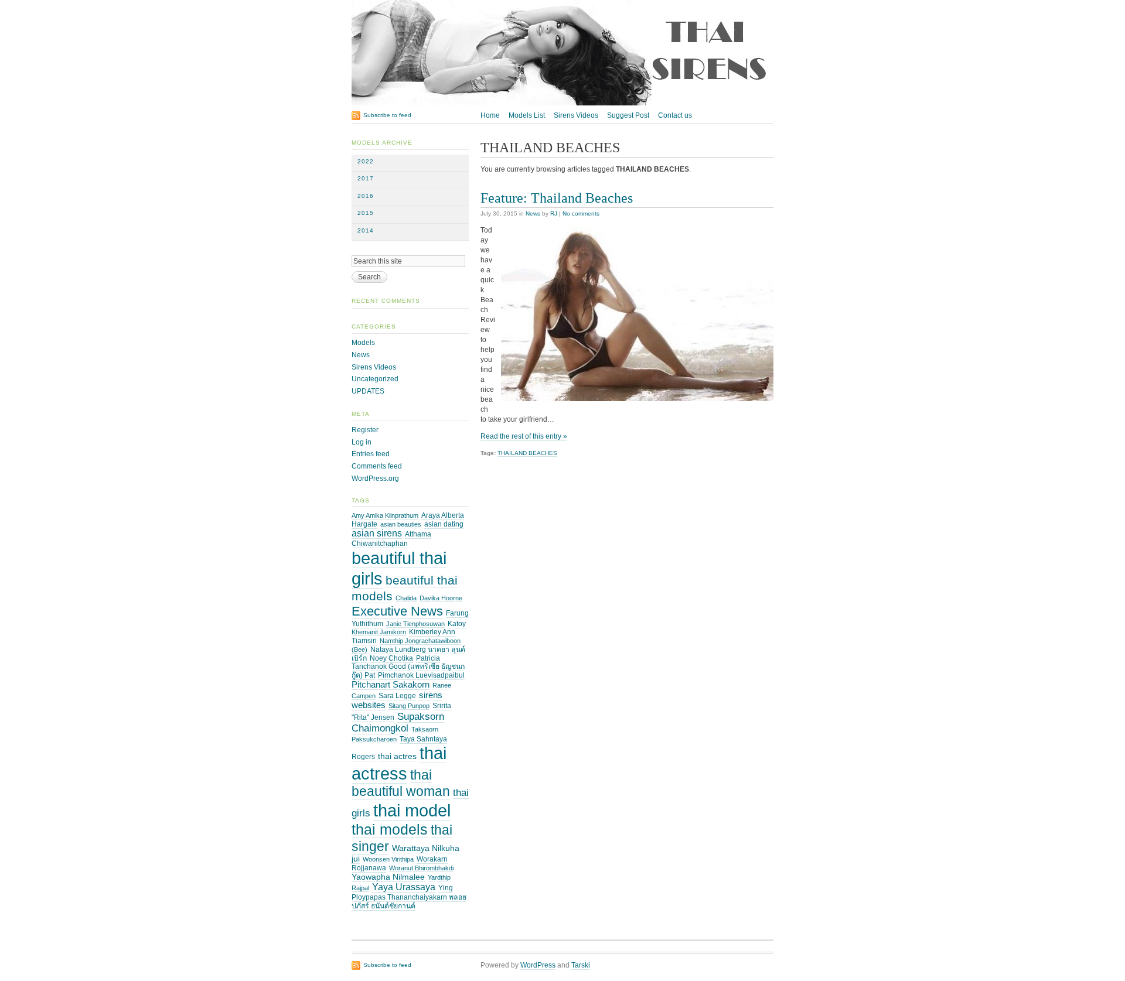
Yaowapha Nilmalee (388, 877)
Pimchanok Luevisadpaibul (421, 675)
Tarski (580, 965)
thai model (412, 810)
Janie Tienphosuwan (415, 623)
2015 (365, 213)
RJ (553, 213)
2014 (365, 230)
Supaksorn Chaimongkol (398, 722)
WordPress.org (375, 478)
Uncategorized (375, 379)
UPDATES (368, 391)
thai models (390, 829)
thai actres (397, 756)
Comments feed (377, 466)
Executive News (397, 611)
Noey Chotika (391, 658)
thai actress (399, 763)
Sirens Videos (576, 115)
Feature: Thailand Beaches (556, 198)
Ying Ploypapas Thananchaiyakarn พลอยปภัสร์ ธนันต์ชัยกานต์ (409, 897)
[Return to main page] (562, 103)
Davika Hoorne (441, 597)
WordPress (537, 965)
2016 (365, 196)
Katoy (457, 624)
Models (363, 343)
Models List (527, 115)
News (533, 213)
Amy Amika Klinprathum (385, 515)
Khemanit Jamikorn (379, 631)
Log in (361, 442)
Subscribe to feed (387, 115)
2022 (365, 161)
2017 (365, 178)
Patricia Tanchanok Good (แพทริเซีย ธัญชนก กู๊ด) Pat (408, 667)
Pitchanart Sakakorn (390, 684)
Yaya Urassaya (403, 887)
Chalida (406, 597)
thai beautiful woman (401, 783)
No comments (580, 213)
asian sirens (377, 533)
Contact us (675, 115)
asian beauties (400, 524)
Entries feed (371, 454)
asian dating (443, 524)
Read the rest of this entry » (523, 436)
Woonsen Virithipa (388, 859)
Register (365, 430)
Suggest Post (628, 115)
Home (490, 115)
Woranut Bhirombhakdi (421, 867)
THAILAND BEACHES (527, 453)
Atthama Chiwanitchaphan (391, 539)
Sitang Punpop (408, 705)
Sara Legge (397, 696)
